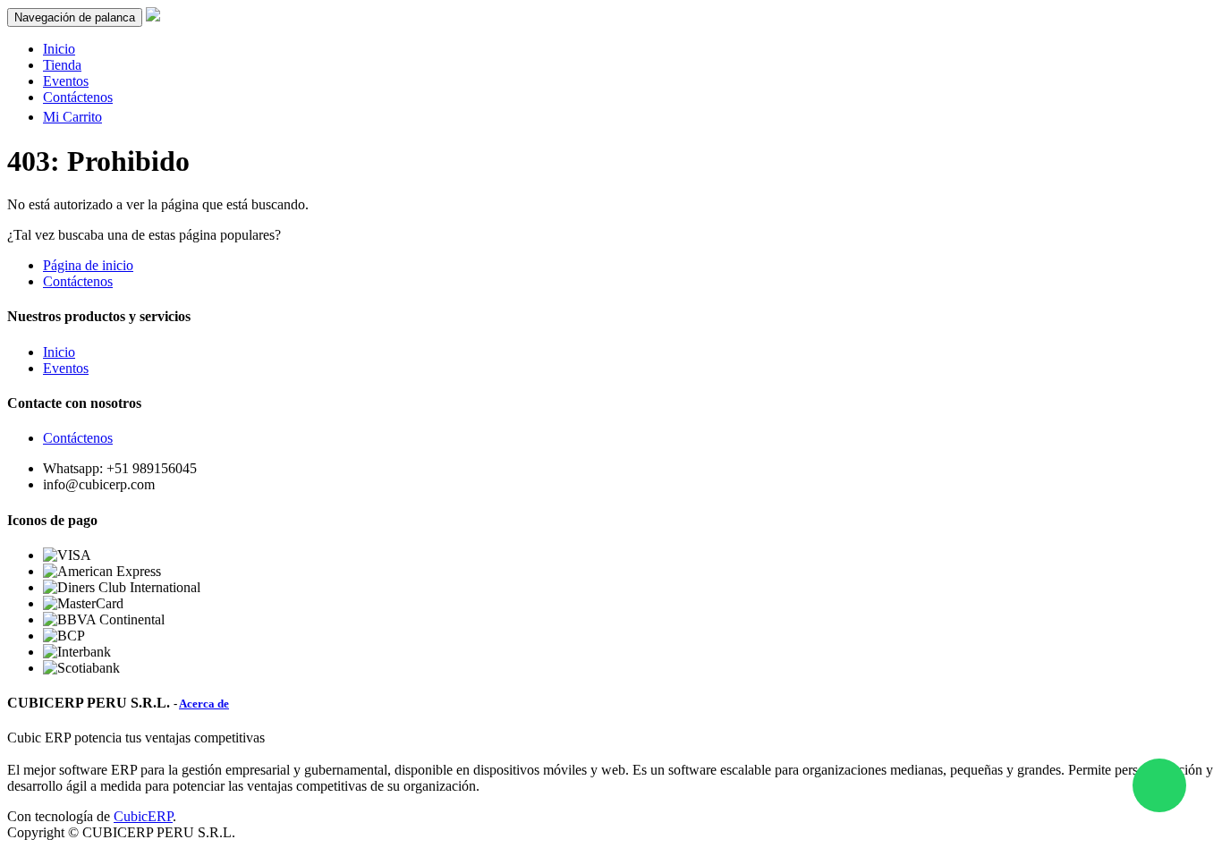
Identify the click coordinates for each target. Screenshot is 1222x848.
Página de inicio (88, 265)
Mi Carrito (72, 116)
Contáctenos (78, 281)
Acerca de (204, 703)
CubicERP (143, 816)
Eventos (66, 368)
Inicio (59, 352)
